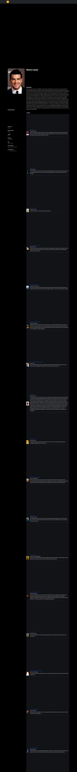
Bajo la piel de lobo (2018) (35, 322)
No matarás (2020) (33, 748)
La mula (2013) (33, 208)
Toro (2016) (32, 394)
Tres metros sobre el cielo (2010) (36, 362)
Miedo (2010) (32, 168)
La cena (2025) (32, 555)
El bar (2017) (32, 632)
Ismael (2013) (32, 439)
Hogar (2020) (32, 515)
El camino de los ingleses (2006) (36, 670)
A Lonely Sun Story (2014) (35, 245)
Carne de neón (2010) (34, 709)
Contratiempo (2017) (34, 284)
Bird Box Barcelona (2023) (35, 477)
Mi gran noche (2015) (34, 592)
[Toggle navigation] (10, 1)
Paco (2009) (32, 129)
